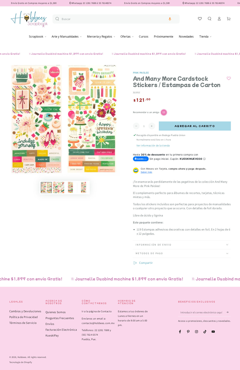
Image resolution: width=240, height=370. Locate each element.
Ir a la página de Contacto (97, 311)
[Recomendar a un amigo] (164, 112)
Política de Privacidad (23, 317)
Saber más (146, 172)
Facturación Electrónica (61, 330)
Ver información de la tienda (153, 145)
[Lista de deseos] (200, 19)
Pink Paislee (141, 72)
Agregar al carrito (195, 126)
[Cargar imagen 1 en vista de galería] (46, 187)
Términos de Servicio (23, 323)
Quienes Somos (56, 312)
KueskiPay (52, 335)
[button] (170, 19)
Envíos (50, 324)
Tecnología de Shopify (20, 362)
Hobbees (22, 357)
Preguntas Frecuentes (60, 318)
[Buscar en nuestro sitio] (57, 19)
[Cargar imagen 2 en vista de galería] (58, 187)
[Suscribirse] (228, 312)
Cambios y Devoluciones (25, 311)
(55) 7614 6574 (90, 334)
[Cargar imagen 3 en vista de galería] (70, 187)
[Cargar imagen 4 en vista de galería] (82, 187)
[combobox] (119, 19)
